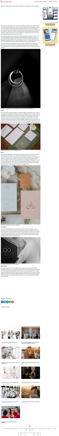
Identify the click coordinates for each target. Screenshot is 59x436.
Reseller (54, 428)
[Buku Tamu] (25, 433)
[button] (2, 302)
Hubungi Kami (49, 428)
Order (30, 427)
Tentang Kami (31, 429)
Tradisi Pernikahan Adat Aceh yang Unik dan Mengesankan (30, 382)
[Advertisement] (20, 16)
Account (55, 1)
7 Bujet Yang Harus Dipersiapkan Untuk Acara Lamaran (9, 401)
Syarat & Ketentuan (42, 428)
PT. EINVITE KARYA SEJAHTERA (11, 428)
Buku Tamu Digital (38, 1)
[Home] (21, 433)
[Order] (30, 426)
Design (44, 1)
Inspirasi (50, 1)
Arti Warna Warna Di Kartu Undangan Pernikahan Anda (9, 382)
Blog (26, 429)
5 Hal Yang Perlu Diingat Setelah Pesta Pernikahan (9, 342)
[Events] (33, 433)
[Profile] (37, 433)
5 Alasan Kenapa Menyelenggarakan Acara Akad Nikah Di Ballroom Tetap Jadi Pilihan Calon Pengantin (30, 343)
